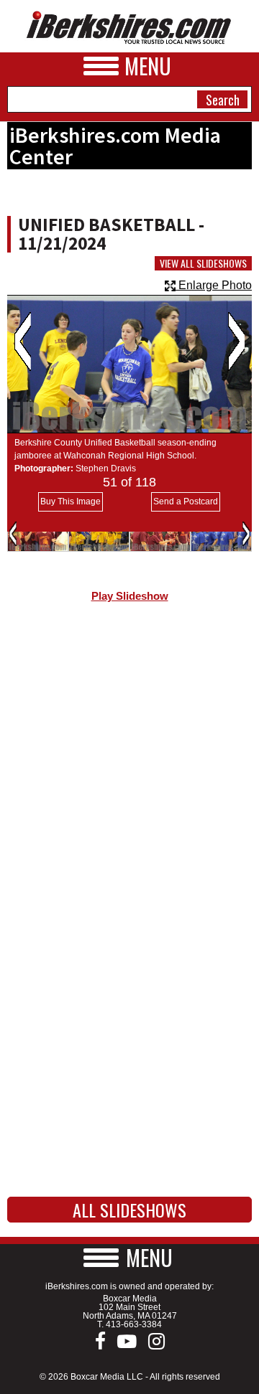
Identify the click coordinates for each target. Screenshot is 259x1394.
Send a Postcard (185, 501)
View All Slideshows (203, 263)
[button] (129, 1257)
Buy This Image (70, 501)
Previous (22, 341)
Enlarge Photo (214, 285)
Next (236, 341)
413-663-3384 (134, 1324)
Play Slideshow (129, 596)
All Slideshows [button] (129, 1210)
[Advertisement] (129, 763)
